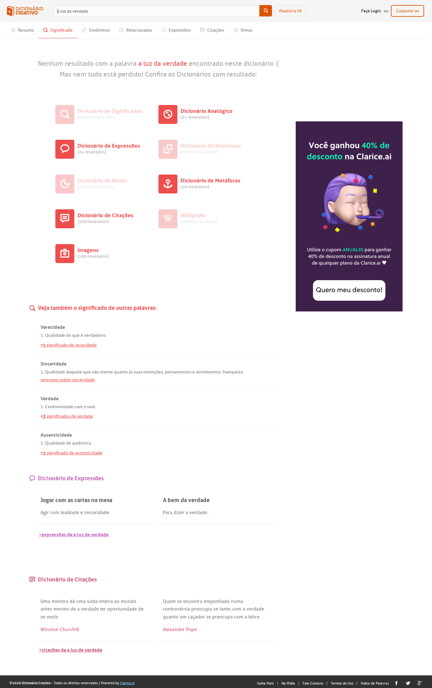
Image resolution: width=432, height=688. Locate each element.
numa (237, 601)
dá (72, 601)
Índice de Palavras (375, 683)
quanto (121, 372)
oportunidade (122, 609)
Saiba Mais (265, 683)
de (68, 443)
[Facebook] (396, 683)
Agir (44, 512)
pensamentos (178, 372)
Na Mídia (288, 683)
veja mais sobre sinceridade (67, 380)
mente (106, 372)
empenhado (217, 601)
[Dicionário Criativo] (25, 11)
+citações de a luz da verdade (70, 649)
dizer (179, 512)
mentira (60, 601)
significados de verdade (66, 416)
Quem (169, 601)
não (95, 372)
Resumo (25, 30)
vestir (52, 617)
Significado (60, 30)
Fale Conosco (313, 683)
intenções (153, 372)
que (76, 335)
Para (167, 512)
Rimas (246, 30)
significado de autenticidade (71, 453)
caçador (196, 617)
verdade (198, 512)
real (91, 406)
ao (117, 601)
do (68, 335)
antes (46, 609)
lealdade (70, 512)
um (183, 617)
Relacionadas (138, 30)
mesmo (61, 609)
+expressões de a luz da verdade (73, 534)
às (131, 372)
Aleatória (288, 11)
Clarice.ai (127, 683)
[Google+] (420, 683)
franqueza (233, 372)
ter (103, 609)
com (78, 406)
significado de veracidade (68, 345)
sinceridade (96, 512)
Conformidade (59, 406)
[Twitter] (408, 683)
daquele (74, 372)
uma (81, 601)
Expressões (179, 30)
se (42, 617)
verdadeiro (95, 335)
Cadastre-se (407, 11)
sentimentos (208, 372)
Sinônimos (99, 30)
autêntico (81, 443)
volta (92, 601)
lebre (253, 617)
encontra (192, 601)
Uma (45, 601)
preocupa (201, 609)
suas (138, 372)
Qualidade (55, 335)
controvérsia (176, 609)
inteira (106, 601)
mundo (128, 601)
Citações (215, 30)
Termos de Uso (342, 683)
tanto (225, 609)
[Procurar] (265, 10)
